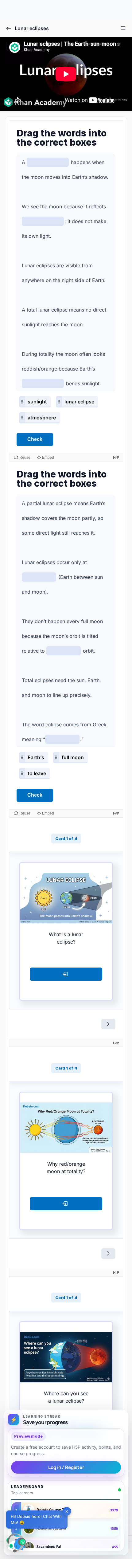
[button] (16, 1543)
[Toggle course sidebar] (123, 28)
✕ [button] (66, 1511)
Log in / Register (66, 1467)
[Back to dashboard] (8, 28)
